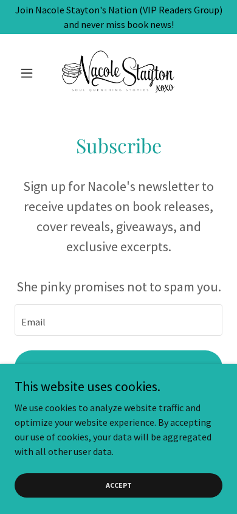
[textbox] (118, 320)
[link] (118, 73)
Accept (119, 485)
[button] (30, 73)
